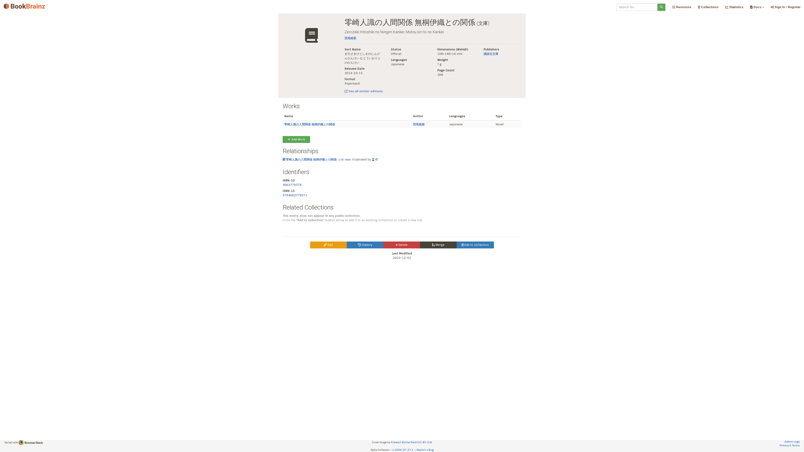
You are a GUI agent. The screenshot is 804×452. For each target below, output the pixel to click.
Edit (330, 245)
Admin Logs (792, 441)
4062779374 (292, 185)
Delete (403, 245)
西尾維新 (350, 38)
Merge (440, 245)
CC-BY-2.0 (424, 442)
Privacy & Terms (790, 445)
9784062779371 (295, 195)
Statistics (735, 7)
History (366, 245)
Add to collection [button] (476, 245)
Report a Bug (425, 450)
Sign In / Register (787, 7)
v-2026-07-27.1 (402, 450)
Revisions (683, 7)
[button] (757, 7)
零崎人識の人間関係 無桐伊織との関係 (309, 124)
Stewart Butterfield (404, 442)
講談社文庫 (491, 54)
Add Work (298, 139)
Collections (709, 7)
